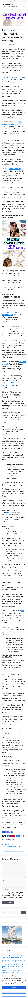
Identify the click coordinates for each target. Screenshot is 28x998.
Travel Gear (7, 844)
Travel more (7, 4)
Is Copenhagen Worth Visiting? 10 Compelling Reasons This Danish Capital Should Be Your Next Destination (13, 955)
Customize (14, 991)
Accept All (14, 987)
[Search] (23, 912)
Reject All (14, 995)
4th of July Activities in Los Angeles (14, 851)
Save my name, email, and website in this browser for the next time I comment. (14, 895)
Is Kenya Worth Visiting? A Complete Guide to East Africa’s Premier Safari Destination (12, 966)
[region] (14, 986)
